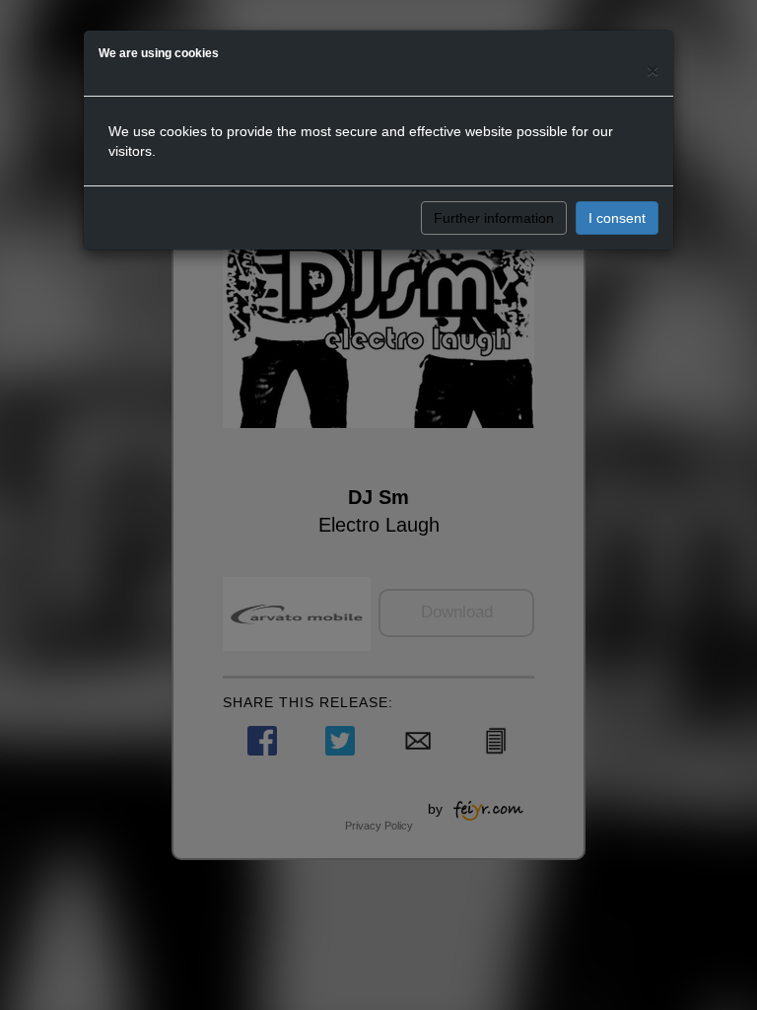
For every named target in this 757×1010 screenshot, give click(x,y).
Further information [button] (494, 218)
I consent (617, 218)
